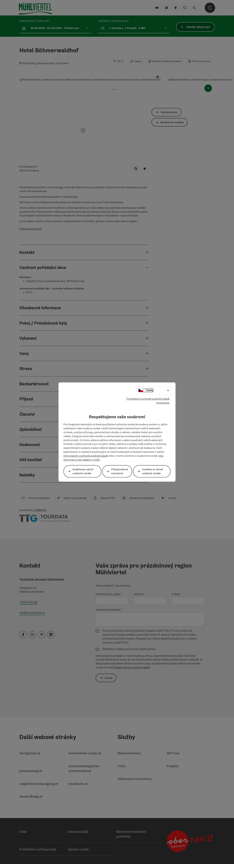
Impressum (162, 402)
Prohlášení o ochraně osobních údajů (147, 398)
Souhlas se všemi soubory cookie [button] (152, 471)
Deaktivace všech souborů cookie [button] (82, 471)
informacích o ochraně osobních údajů (85, 455)
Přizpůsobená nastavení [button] (119, 471)
